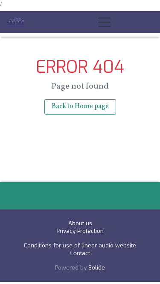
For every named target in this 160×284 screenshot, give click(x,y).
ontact (81, 253)
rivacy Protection (82, 231)
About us (80, 223)
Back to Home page (80, 106)
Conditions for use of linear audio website (80, 245)
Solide (96, 267)
